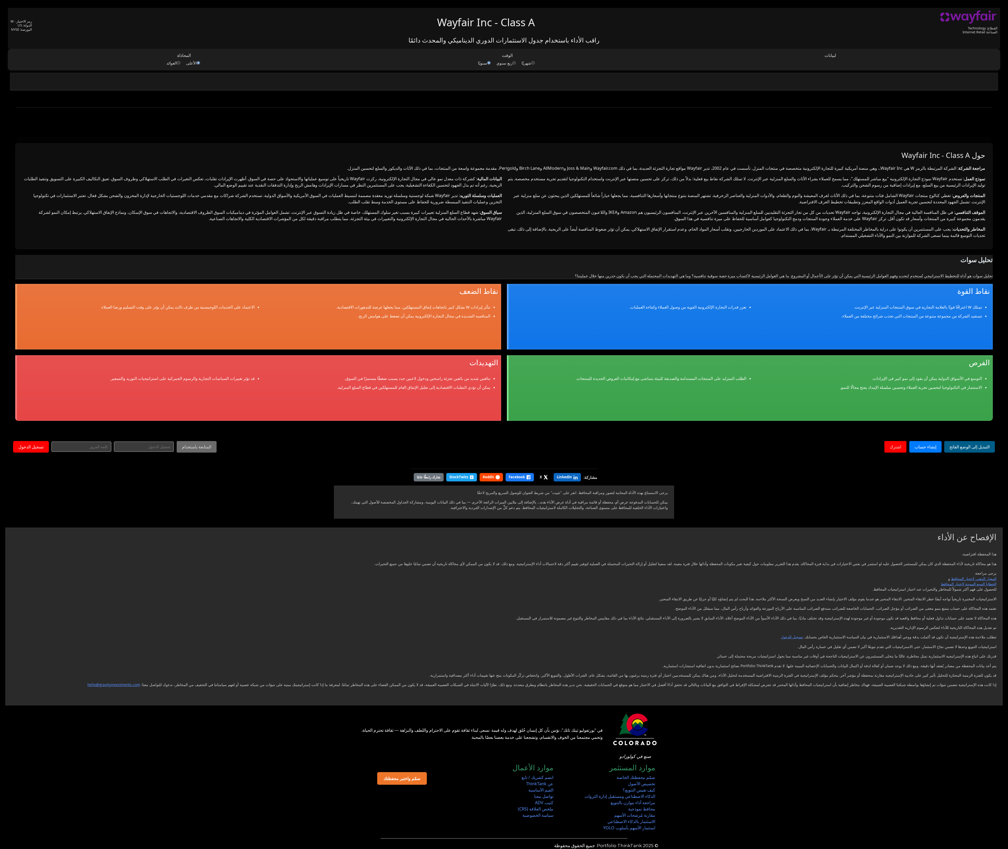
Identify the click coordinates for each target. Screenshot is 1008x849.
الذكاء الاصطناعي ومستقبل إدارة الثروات (620, 796)
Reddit (488, 477)
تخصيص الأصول (641, 784)
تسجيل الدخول (31, 447)
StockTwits (458, 477)
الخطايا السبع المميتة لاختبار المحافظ (968, 583)
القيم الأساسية (540, 790)
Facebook (517, 477)
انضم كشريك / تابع (537, 777)
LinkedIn (564, 477)
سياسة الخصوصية (537, 815)
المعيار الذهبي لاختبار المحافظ (973, 578)
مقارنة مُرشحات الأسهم (634, 815)
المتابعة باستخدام (196, 447)
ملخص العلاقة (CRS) (535, 809)
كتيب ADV (544, 802)
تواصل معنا (543, 796)
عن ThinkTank (539, 784)
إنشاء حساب (925, 447)
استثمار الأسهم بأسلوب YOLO (629, 828)
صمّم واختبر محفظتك (402, 778)
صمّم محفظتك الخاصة (636, 777)
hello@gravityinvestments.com (113, 684)
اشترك (895, 447)
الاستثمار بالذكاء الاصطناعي (631, 821)
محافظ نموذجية (641, 809)
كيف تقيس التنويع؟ (639, 790)
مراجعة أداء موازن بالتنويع (633, 802)
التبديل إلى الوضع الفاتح (969, 447)
